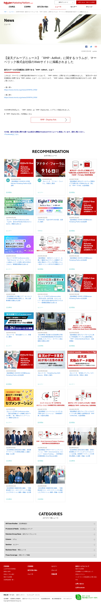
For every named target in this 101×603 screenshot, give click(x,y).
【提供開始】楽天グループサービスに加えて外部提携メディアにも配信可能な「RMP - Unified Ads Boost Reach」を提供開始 (81, 338)
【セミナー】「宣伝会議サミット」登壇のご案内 (18, 336)
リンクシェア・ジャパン (33, 595)
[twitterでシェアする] (91, 47)
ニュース (30, 574)
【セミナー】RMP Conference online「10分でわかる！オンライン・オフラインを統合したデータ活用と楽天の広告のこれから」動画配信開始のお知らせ (18, 261)
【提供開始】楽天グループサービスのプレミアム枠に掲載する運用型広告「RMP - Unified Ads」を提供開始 (81, 413)
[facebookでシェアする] (86, 47)
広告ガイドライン (80, 574)
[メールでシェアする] (96, 47)
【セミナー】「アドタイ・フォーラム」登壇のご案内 (52, 182)
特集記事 (54, 574)
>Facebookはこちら (11, 134)
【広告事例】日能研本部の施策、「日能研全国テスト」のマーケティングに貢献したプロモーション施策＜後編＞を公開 (18, 490)
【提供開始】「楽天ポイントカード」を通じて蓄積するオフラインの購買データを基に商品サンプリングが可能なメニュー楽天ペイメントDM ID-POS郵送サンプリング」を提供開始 (50, 262)
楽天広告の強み (32, 570)
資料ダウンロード (63, 2)
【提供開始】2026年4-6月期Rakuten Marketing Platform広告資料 (80, 259)
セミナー (54, 566)
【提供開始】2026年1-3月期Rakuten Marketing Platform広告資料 (80, 297)
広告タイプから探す (9, 574)
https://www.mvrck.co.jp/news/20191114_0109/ (20, 97)
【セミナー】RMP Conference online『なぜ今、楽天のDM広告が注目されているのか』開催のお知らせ (19, 222)
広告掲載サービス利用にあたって (84, 571)
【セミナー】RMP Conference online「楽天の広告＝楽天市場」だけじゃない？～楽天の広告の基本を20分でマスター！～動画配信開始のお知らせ (50, 299)
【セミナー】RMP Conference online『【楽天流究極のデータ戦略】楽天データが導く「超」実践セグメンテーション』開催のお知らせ (18, 415)
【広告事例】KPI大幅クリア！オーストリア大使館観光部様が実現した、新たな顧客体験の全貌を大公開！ (19, 298)
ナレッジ (54, 570)
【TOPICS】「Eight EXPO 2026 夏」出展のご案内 (50, 221)
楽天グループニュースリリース (30, 598)
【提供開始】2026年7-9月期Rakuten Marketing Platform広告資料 (80, 221)
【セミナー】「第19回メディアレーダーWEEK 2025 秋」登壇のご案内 (81, 374)
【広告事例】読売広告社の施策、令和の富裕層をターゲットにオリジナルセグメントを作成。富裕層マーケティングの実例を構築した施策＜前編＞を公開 (81, 453)
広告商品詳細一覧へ (9, 579)
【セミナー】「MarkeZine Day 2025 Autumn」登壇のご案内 (49, 374)
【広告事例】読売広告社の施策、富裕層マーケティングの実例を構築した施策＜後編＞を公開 (18, 452)
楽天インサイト (20, 595)
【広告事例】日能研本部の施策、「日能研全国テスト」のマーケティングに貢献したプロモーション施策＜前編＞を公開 (50, 490)
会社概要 (6, 598)
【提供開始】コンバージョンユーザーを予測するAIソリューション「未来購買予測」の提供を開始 (50, 413)
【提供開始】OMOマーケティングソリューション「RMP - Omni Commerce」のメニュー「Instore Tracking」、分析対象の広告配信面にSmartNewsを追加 (50, 453)
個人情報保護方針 (56, 598)
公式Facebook (80, 587)
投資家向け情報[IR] (15, 598)
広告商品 (6, 566)
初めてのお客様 (8, 577)
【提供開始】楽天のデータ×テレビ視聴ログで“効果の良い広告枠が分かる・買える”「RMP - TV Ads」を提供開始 (82, 183)
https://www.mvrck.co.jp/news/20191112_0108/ (20, 90)
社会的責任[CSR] (45, 598)
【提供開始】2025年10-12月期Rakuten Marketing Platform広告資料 (18, 374)
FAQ (76, 579)
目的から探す (7, 571)
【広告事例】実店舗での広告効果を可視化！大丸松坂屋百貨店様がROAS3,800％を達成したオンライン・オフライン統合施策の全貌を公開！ (50, 338)
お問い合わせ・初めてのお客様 (86, 2)
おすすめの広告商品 (10, 569)
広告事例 (30, 566)
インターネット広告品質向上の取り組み (86, 577)
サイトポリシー (68, 598)
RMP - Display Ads (48, 120)
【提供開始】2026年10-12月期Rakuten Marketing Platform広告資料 (21, 183)
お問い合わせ (79, 584)
